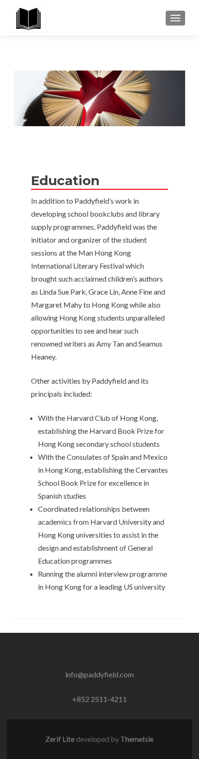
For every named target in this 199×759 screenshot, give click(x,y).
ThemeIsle (137, 738)
